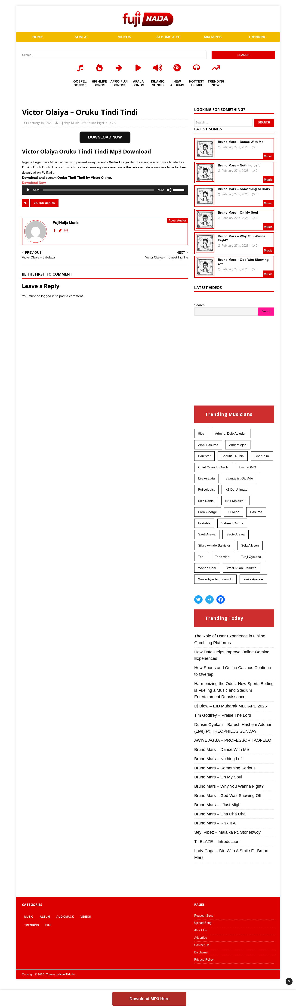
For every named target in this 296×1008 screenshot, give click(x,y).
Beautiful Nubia (233, 456)
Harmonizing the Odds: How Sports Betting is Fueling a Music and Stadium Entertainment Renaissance (234, 690)
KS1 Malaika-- (235, 501)
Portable (204, 523)
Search (199, 305)
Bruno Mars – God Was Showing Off (227, 795)
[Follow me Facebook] (55, 230)
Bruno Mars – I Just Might (218, 804)
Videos (85, 916)
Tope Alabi (222, 557)
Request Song (203, 915)
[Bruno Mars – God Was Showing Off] (205, 273)
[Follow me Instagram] (66, 230)
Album (45, 916)
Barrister (204, 456)
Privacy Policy (204, 959)
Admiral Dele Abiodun (231, 433)
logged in (48, 296)
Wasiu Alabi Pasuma (241, 568)
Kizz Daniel (206, 501)
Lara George (207, 512)
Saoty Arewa (235, 534)
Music (28, 916)
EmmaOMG (247, 467)
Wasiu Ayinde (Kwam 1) (215, 579)
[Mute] (169, 190)
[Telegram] (209, 599)
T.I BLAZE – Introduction (216, 841)
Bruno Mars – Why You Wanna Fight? (229, 786)
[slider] (179, 189)
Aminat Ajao (238, 445)
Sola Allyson (250, 545)
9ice (201, 433)
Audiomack (65, 916)
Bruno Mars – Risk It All (215, 823)
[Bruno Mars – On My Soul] (205, 226)
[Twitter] (198, 599)
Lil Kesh (233, 512)
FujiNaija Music (69, 123)
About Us (200, 930)
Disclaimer (201, 952)
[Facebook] (220, 599)
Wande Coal (207, 568)
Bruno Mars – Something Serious (244, 189)
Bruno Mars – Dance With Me (240, 142)
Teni (201, 557)
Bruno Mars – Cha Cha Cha (220, 814)
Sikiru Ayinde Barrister (214, 545)
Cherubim (262, 456)
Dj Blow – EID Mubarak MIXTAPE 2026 (230, 706)
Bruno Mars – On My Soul (238, 212)
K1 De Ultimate (236, 489)
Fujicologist (206, 489)
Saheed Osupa (232, 523)
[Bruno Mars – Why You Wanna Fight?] (205, 249)
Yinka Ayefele (253, 579)
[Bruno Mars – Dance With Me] (205, 155)
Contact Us (201, 945)
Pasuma (256, 512)
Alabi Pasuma (208, 445)
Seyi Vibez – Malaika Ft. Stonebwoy (227, 832)
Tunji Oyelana (251, 557)
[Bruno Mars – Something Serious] (205, 202)
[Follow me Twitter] (61, 230)
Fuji (48, 925)
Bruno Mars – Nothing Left (239, 165)
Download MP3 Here (150, 998)
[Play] (28, 190)
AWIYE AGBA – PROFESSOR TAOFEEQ (232, 740)
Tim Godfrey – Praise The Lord (222, 715)
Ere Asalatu (206, 478)
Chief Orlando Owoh (213, 467)
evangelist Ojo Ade (239, 478)
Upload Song (202, 923)
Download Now (34, 182)
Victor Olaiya (44, 203)
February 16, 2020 (40, 123)
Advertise (200, 937)
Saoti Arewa (207, 534)
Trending (31, 925)
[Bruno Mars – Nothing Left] (205, 179)
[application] (105, 190)
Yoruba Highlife (97, 123)
